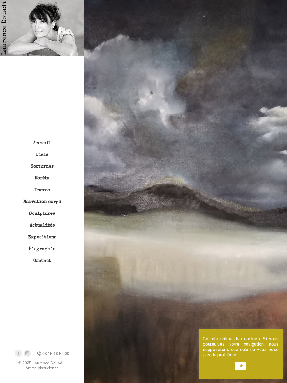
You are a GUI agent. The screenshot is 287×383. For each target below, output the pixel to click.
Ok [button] (241, 366)
